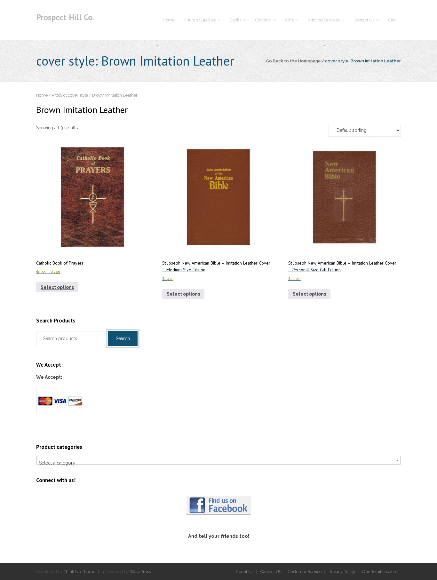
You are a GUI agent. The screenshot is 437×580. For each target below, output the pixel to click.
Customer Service (305, 571)
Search (123, 338)
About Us (244, 571)
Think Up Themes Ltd (84, 571)
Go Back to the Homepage (293, 61)
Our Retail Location (380, 571)
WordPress (140, 571)
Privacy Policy (342, 571)
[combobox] (218, 460)
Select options (57, 287)
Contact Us (270, 571)
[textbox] (218, 463)
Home (42, 95)
